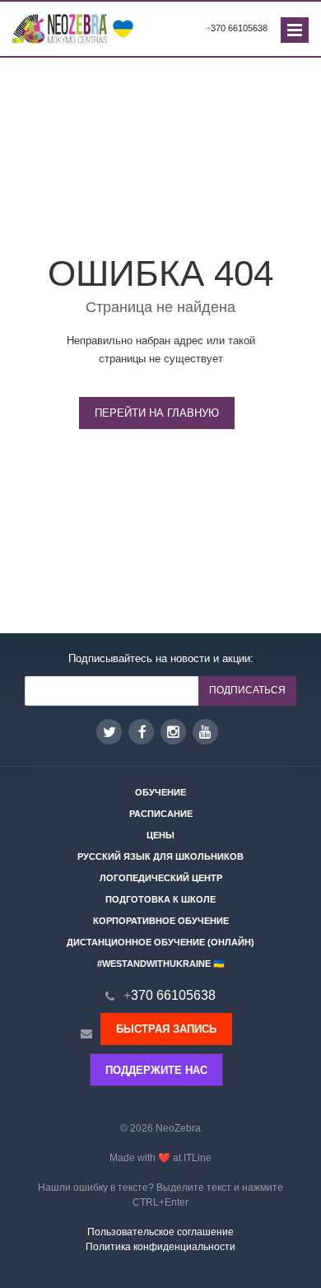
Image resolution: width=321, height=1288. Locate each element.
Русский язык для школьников (160, 856)
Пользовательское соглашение (160, 1232)
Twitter (109, 731)
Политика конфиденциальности (160, 1247)
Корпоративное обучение (161, 921)
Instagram (173, 731)
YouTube (205, 731)
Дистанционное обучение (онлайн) (160, 942)
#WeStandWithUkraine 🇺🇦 (161, 963)
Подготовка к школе (160, 899)
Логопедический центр (161, 878)
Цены (160, 835)
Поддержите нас (156, 1070)
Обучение (160, 792)
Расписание (161, 814)
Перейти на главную (157, 413)
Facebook (141, 731)
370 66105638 (237, 28)
